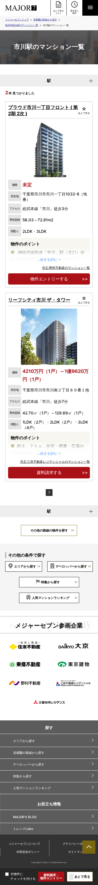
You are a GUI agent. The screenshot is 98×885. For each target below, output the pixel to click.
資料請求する (49, 472)
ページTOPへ (88, 847)
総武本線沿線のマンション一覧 (21, 25)
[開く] (90, 8)
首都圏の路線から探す (45, 19)
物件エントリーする (49, 278)
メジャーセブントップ (17, 19)
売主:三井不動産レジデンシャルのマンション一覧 (55, 462)
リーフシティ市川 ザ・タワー (39, 300)
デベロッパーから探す (71, 566)
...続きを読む (47, 260)
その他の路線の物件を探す (49, 530)
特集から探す (50, 582)
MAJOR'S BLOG (25, 817)
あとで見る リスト (58, 11)
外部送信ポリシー (27, 852)
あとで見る (82, 876)
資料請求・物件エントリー (51, 876)
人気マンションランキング (51, 598)
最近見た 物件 (74, 11)
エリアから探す (25, 566)
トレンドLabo (23, 829)
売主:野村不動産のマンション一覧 (66, 268)
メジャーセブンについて (24, 844)
